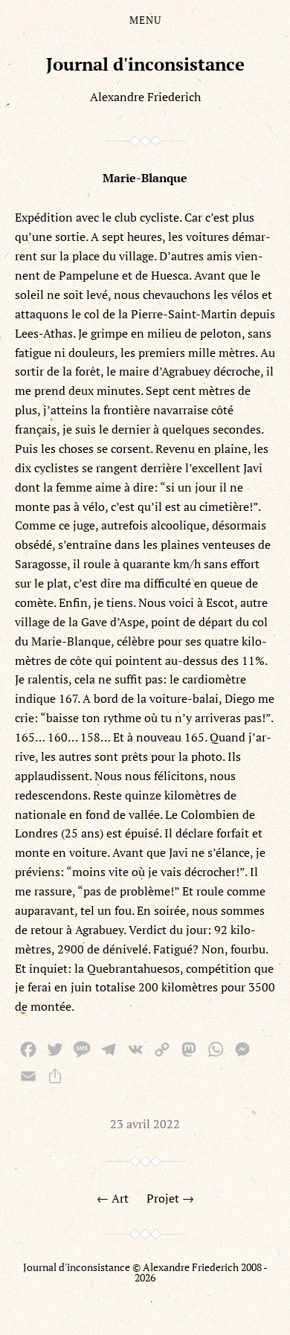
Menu (145, 20)
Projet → (170, 1198)
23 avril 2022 (145, 1124)
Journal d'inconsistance (145, 64)
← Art (113, 1198)
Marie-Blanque (145, 178)
